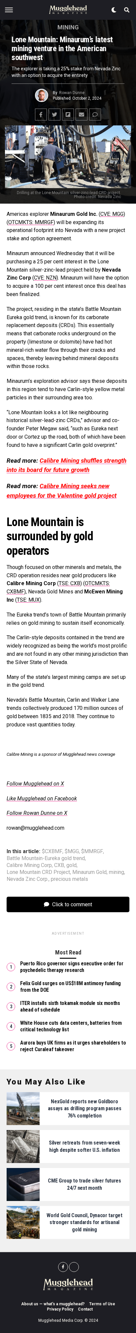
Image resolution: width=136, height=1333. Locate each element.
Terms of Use (102, 1304)
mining (116, 872)
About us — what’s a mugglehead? (53, 1304)
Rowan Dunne (72, 92)
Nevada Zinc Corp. (28, 879)
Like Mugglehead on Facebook (42, 798)
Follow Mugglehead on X (35, 784)
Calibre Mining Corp (29, 865)
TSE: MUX (28, 600)
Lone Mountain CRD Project (38, 872)
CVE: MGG (111, 214)
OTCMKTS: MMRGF (30, 222)
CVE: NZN (45, 278)
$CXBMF (52, 851)
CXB (59, 865)
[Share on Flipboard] (68, 114)
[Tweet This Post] (54, 114)
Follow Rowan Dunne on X (37, 813)
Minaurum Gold (89, 872)
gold (71, 865)
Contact (85, 1309)
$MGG (72, 851)
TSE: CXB (69, 583)
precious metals (69, 879)
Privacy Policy (60, 1309)
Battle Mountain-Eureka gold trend (46, 858)
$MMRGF (92, 851)
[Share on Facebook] (41, 114)
